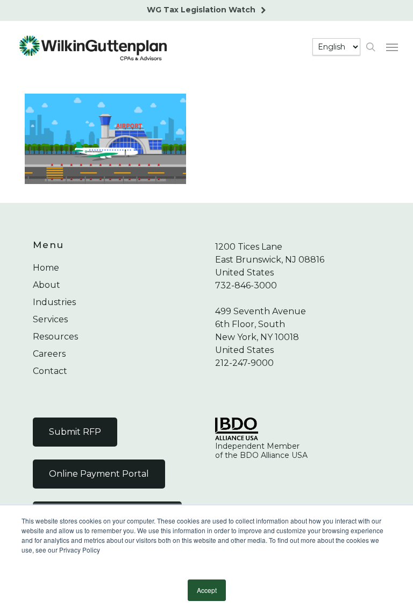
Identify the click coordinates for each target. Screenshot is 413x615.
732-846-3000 (246, 285)
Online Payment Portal (99, 474)
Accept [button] (207, 590)
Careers (49, 354)
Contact (50, 371)
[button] (392, 46)
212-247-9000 (244, 363)
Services (50, 319)
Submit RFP (75, 432)
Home (46, 268)
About (46, 285)
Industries (54, 302)
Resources (55, 336)
